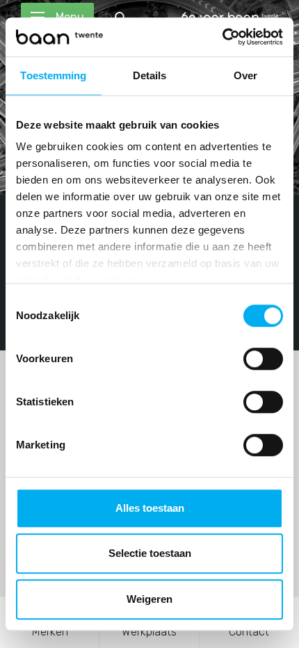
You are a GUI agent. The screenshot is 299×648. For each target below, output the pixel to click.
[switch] (263, 359)
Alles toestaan (149, 508)
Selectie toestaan (149, 553)
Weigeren (149, 599)
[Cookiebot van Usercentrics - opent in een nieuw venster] (222, 37)
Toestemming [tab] (53, 75)
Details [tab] (150, 75)
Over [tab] (245, 75)
